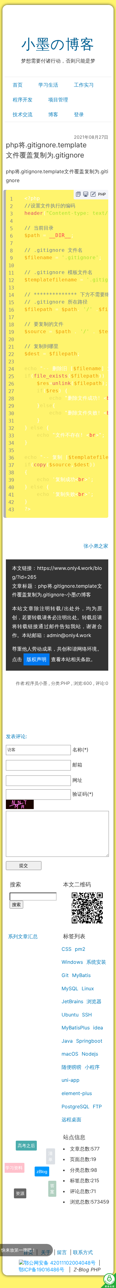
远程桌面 (71, 1119)
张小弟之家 (96, 546)
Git (65, 975)
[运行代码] (85, 194)
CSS (66, 949)
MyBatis (81, 975)
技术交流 (22, 114)
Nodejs (90, 1054)
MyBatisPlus (76, 1027)
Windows (72, 962)
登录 (79, 114)
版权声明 (36, 659)
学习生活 (48, 85)
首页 (18, 85)
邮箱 (76, 765)
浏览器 (94, 1001)
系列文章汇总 (23, 936)
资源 (20, 1190)
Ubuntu (70, 1015)
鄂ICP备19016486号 (41, 1269)
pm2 (80, 949)
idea (98, 1027)
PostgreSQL (75, 1106)
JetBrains (72, 1001)
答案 (52, 1187)
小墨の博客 (58, 44)
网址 (76, 780)
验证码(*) (82, 794)
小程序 (92, 1067)
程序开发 (22, 99)
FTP (97, 1106)
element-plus (77, 1093)
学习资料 (14, 1162)
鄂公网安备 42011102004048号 (60, 1263)
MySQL (70, 988)
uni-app (70, 1080)
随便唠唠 (71, 1067)
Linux (88, 988)
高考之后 (26, 1144)
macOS (70, 1054)
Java (67, 1041)
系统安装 (96, 962)
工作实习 (84, 85)
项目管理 (58, 99)
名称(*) (79, 749)
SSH (87, 1015)
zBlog (42, 1165)
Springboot (89, 1041)
